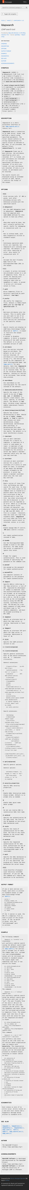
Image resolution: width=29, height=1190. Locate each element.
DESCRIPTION (5, 46)
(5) (15, 331)
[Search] (26, 7)
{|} (5, 639)
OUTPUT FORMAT (6, 51)
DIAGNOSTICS (5, 56)
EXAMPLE (4, 53)
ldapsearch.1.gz (18, 20)
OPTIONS (3, 48)
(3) (12, 126)
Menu (25, 2)
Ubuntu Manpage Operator (17, 1178)
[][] (10, 647)
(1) (6, 1126)
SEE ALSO (3, 58)
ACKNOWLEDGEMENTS (7, 63)
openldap (17, 34)
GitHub (7, 1180)
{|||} (12, 390)
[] (4, 194)
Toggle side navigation (10, 14)
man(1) (9, 20)
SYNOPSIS (4, 43)
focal (3, 20)
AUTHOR (3, 61)
